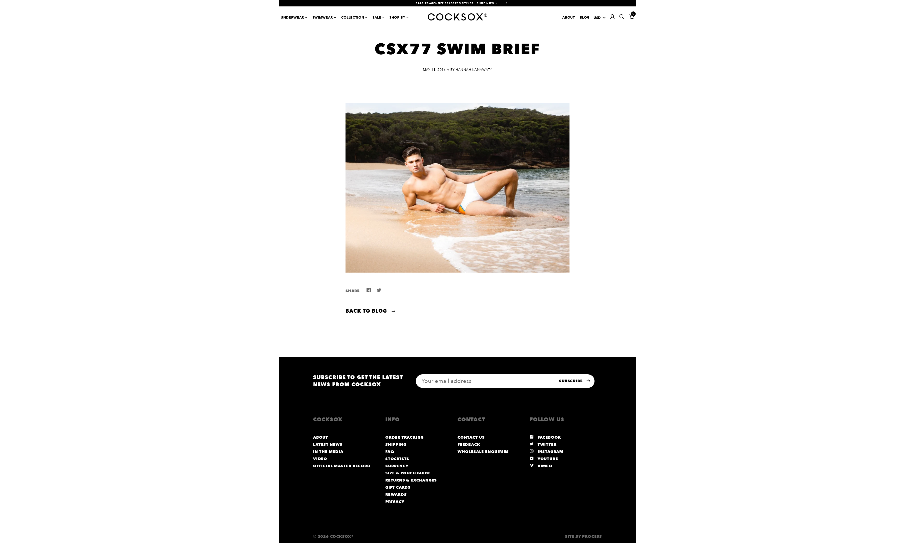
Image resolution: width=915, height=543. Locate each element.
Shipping (395, 444)
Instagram (549, 451)
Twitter (546, 444)
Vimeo (544, 466)
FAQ (389, 451)
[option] (457, 3)
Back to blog (367, 311)
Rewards (396, 494)
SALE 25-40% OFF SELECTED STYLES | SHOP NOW (455, 3)
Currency (396, 466)
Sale (376, 17)
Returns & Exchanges (411, 480)
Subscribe (571, 381)
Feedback (469, 444)
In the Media (328, 451)
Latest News (327, 444)
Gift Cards (398, 487)
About (568, 17)
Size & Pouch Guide (408, 473)
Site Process (583, 536)
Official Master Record (342, 466)
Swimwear (322, 17)
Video (320, 459)
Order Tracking (404, 437)
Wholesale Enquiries (483, 451)
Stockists (397, 459)
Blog (585, 17)
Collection (352, 17)
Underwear (292, 17)
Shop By (397, 17)
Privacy (395, 501)
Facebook (548, 437)
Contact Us (471, 437)
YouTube (547, 459)
